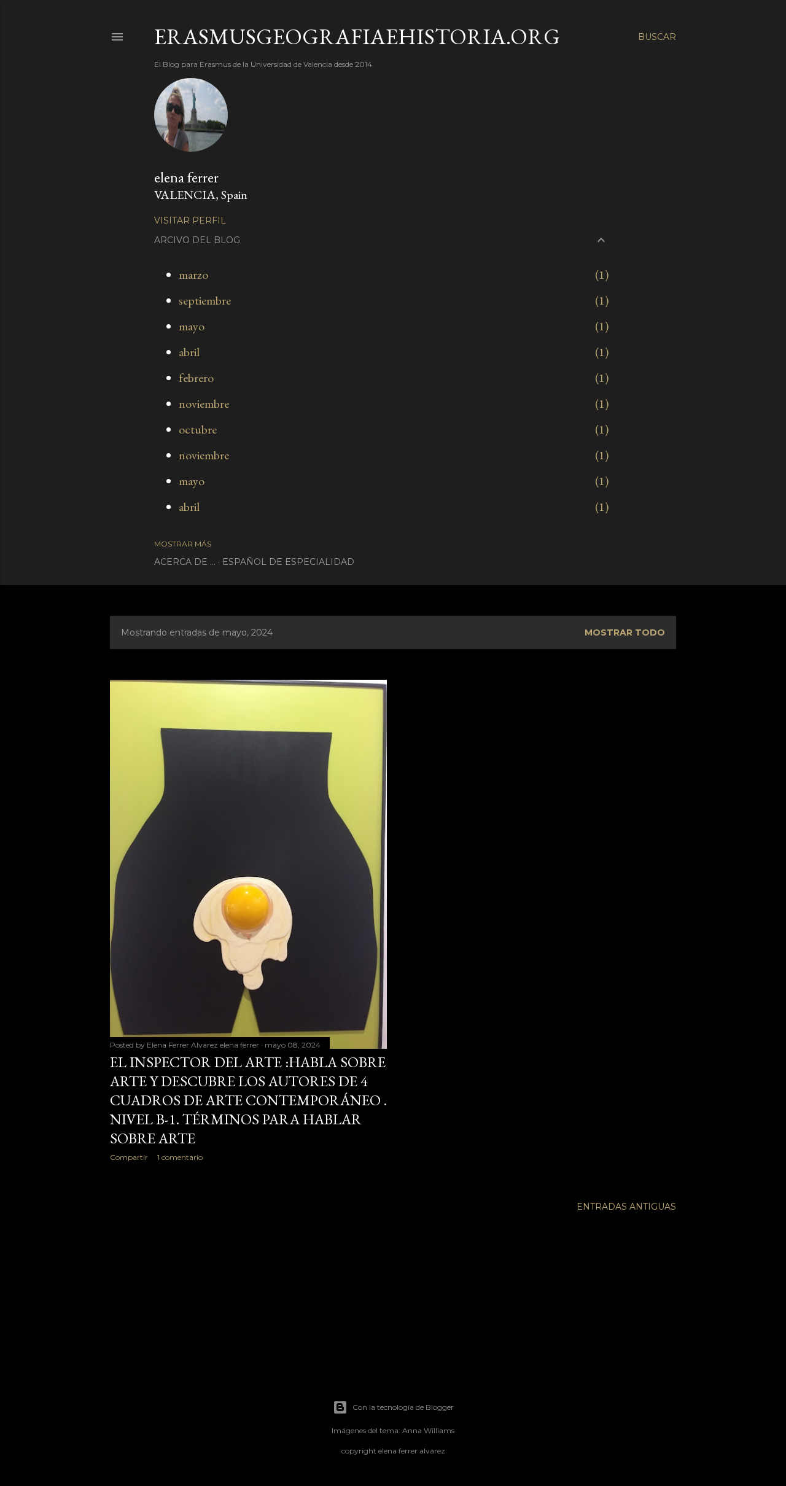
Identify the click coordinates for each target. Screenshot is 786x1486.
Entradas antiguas (626, 1206)
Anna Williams (428, 1430)
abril (189, 352)
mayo (191, 326)
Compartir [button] (129, 1157)
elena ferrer (186, 177)
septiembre (205, 300)
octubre (198, 429)
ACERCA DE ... (185, 561)
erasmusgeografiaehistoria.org (357, 36)
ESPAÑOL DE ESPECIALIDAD (288, 561)
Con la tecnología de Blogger (403, 1407)
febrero (196, 378)
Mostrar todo (625, 632)
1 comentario (180, 1157)
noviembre (204, 403)
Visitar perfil (190, 220)
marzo (193, 274)
